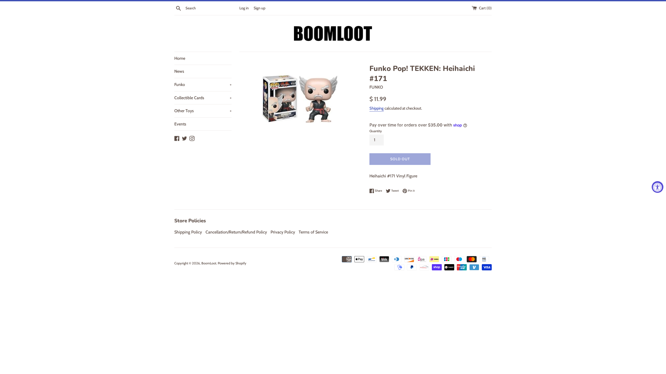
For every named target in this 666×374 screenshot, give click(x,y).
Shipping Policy (188, 232)
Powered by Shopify (232, 263)
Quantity (375, 131)
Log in (244, 8)
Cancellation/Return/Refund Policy (236, 232)
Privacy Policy (283, 232)
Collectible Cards (203, 97)
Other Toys (203, 110)
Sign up (259, 8)
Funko (203, 84)
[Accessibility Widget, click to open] (657, 187)
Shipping (376, 108)
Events (180, 124)
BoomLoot (208, 263)
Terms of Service (313, 232)
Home (179, 58)
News (179, 71)
